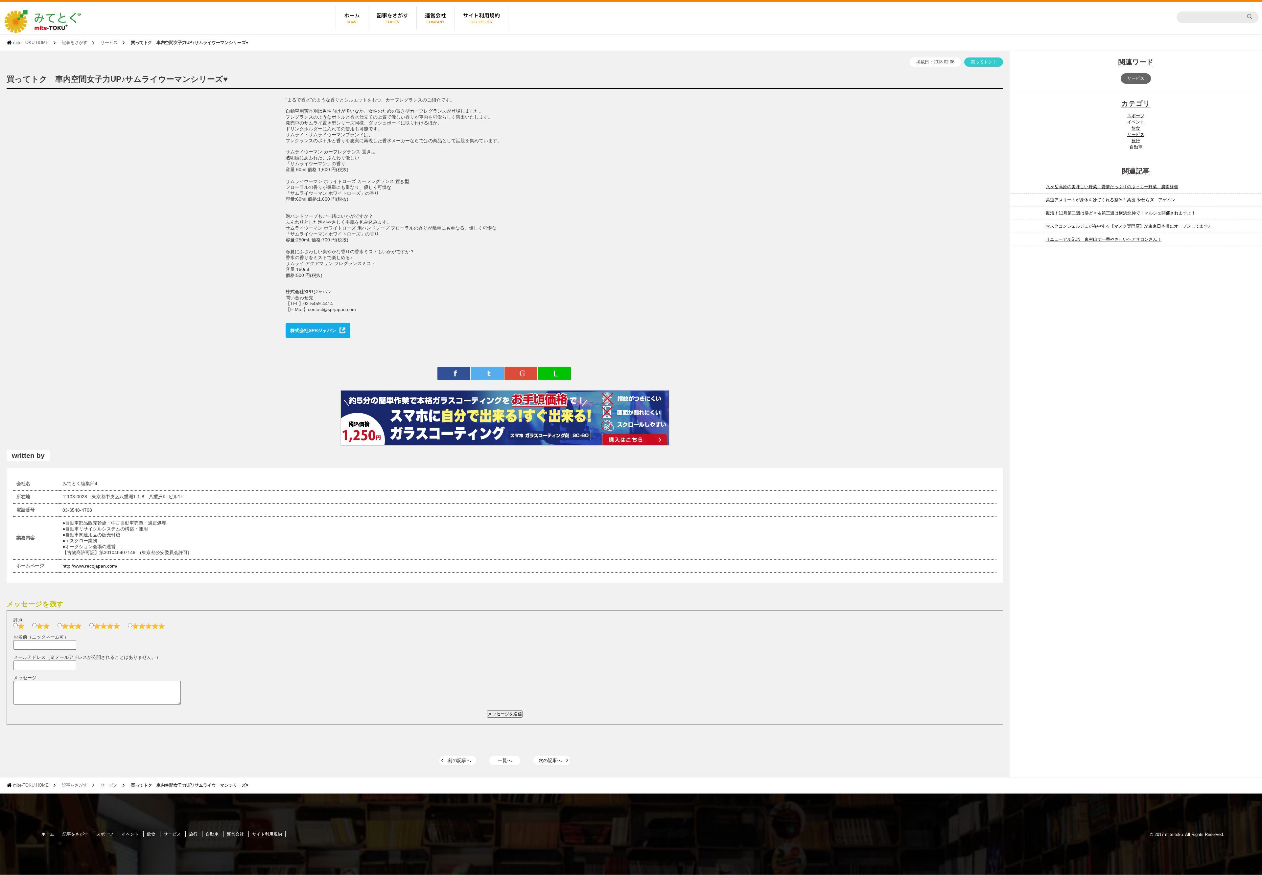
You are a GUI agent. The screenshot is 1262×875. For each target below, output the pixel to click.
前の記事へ (459, 760)
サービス (109, 42)
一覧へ (505, 760)
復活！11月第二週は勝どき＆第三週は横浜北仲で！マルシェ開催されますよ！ (1121, 213)
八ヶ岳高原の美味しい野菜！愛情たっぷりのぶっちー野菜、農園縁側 (1112, 186)
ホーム (47, 834)
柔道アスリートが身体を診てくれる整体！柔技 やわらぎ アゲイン (1110, 199)
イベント (1135, 122)
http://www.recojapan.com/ (89, 566)
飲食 (1136, 128)
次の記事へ (550, 760)
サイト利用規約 (267, 834)
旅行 (1136, 140)
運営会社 (235, 834)
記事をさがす (74, 42)
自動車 (1136, 147)
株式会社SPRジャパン (313, 330)
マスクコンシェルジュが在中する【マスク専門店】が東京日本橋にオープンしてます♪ (1128, 226)
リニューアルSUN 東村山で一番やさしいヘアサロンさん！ (1103, 239)
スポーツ (1135, 115)
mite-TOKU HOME (31, 42)
